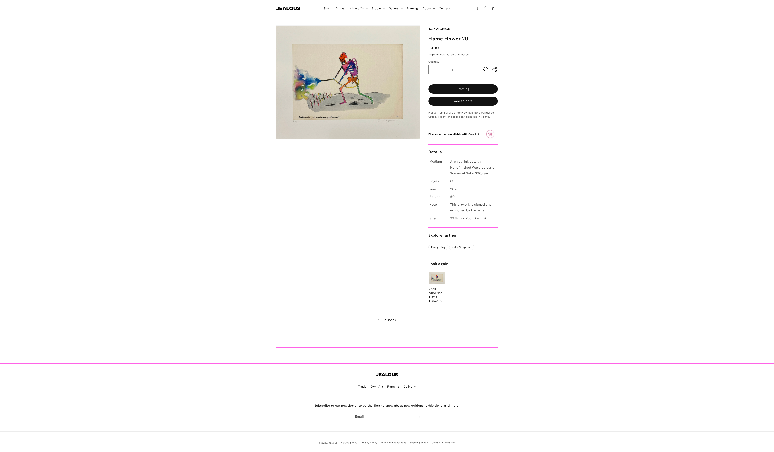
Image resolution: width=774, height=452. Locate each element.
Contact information (443, 442)
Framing (463, 89)
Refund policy (349, 442)
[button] (358, 8)
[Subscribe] (418, 416)
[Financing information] (491, 134)
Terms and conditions (393, 442)
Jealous (333, 442)
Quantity (433, 62)
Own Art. (474, 134)
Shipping (434, 54)
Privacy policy (369, 442)
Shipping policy (419, 442)
